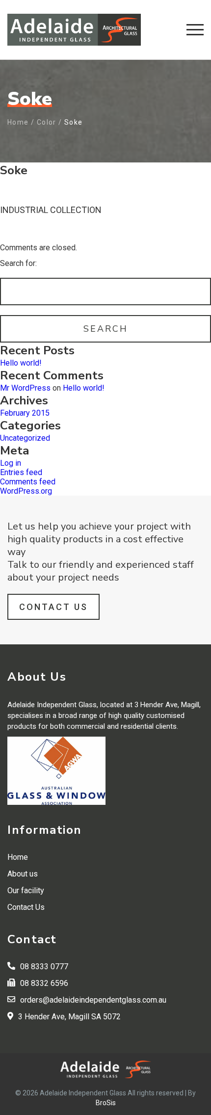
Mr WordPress (25, 388)
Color (46, 122)
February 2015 (25, 413)
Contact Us (53, 607)
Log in (10, 463)
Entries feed (21, 472)
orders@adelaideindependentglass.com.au (93, 1000)
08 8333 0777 (44, 966)
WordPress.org (26, 491)
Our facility (25, 890)
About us (22, 873)
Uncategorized (25, 438)
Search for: (18, 263)
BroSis (106, 1103)
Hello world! (21, 363)
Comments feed (27, 481)
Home (18, 122)
